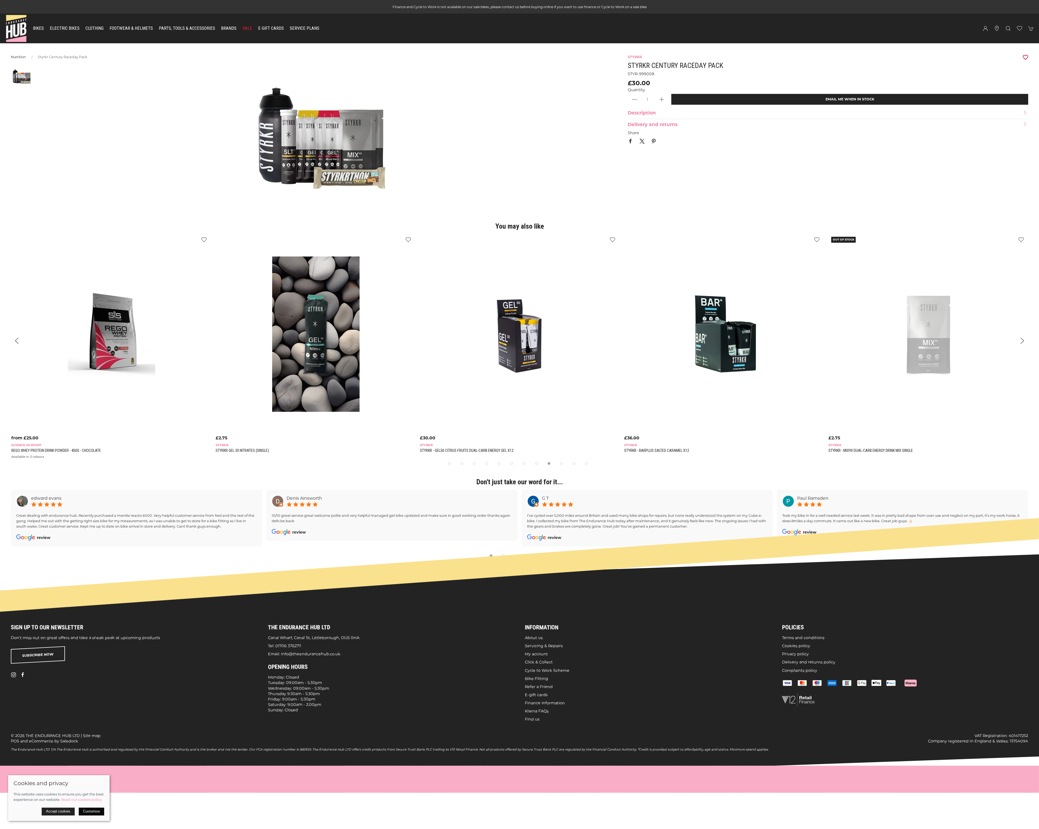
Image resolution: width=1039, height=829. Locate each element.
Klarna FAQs (537, 711)
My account (536, 654)
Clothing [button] (95, 28)
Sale (247, 28)
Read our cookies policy (81, 799)
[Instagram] (13, 674)
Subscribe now (38, 654)
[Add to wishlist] (203, 239)
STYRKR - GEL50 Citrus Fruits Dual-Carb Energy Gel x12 (466, 450)
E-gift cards (536, 694)
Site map (92, 735)
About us (534, 637)
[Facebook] (22, 674)
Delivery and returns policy (808, 662)
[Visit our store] (996, 28)
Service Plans (304, 28)
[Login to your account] (985, 28)
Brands (228, 28)
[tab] (449, 463)
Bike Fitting (536, 678)
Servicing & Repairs (544, 645)
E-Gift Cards (271, 28)
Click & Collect (539, 662)
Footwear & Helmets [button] (131, 28)
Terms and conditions (803, 637)
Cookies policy (796, 645)
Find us (532, 719)
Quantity (636, 89)
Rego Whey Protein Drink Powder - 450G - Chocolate (55, 450)
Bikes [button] (38, 28)
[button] (1008, 28)
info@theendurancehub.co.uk (310, 654)
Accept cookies (58, 811)
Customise (91, 811)
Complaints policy (799, 670)
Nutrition (18, 57)
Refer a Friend (539, 686)
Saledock (69, 740)
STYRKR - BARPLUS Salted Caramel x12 (656, 450)
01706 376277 (288, 645)
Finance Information (545, 702)
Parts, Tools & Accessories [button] (187, 28)
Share (633, 132)
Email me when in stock (850, 99)
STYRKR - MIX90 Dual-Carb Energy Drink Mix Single (870, 450)
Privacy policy (795, 654)
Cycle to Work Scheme (547, 670)
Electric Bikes (65, 28)
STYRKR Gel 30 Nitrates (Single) (241, 450)
